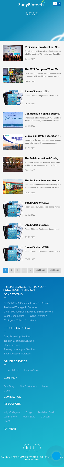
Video (7, 390)
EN (59, 4)
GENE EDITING (13, 294)
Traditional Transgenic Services (20, 307)
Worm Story (10, 416)
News (45, 386)
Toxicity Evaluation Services (19, 340)
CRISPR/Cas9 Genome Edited (26, 303)
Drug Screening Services (17, 336)
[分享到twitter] (27, 447)
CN (55, 4)
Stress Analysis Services (17, 353)
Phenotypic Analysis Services (20, 349)
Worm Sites (28, 416)
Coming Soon (31, 370)
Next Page (40, 270)
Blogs (29, 412)
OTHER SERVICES (15, 361)
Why (12, 412)
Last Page (54, 270)
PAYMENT (10, 428)
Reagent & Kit (11, 370)
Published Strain (46, 412)
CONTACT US (12, 396)
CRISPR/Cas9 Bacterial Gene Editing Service (28, 311)
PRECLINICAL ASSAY (17, 328)
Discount (45, 416)
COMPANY (10, 377)
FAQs (7, 421)
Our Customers (28, 386)
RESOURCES (12, 403)
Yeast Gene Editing (14, 316)
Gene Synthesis (38, 316)
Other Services (12, 345)
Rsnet (36, 459)
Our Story (9, 386)
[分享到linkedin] (37, 447)
